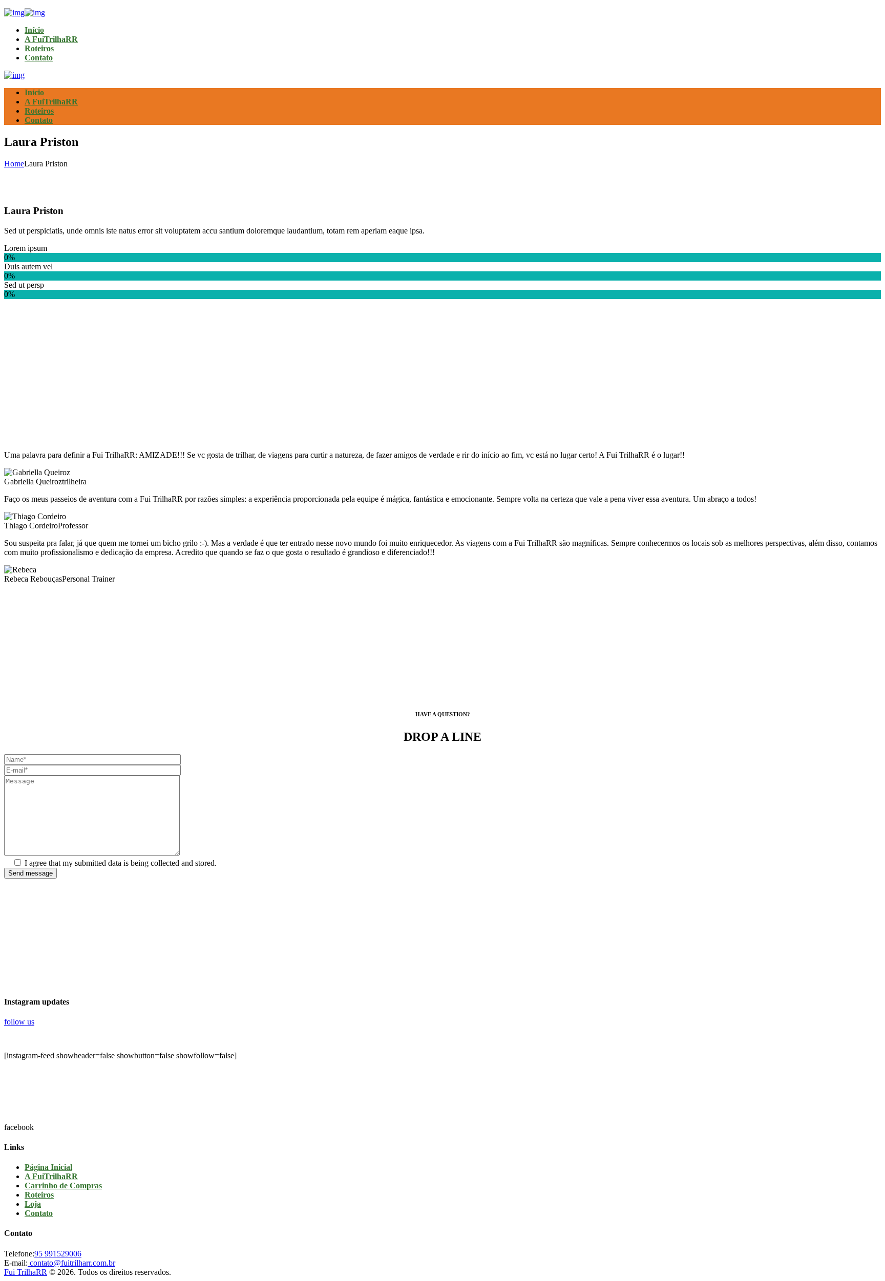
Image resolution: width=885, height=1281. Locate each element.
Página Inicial (48, 1167)
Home (14, 163)
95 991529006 (57, 1253)
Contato (39, 1213)
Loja (33, 1204)
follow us (19, 1021)
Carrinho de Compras (63, 1185)
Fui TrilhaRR (25, 1272)
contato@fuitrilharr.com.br (71, 1262)
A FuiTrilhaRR (51, 1176)
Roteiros (39, 1194)
